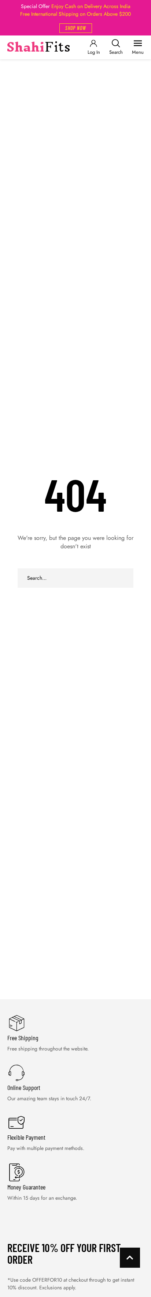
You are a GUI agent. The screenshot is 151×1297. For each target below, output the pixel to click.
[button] (75, 28)
